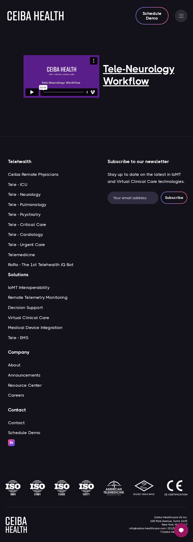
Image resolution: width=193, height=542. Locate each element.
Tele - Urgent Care (26, 244)
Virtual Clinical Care (28, 317)
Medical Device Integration (35, 327)
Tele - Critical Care (27, 224)
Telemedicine (21, 254)
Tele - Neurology (24, 194)
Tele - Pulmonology (27, 204)
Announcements (24, 375)
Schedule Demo (152, 16)
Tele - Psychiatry (24, 214)
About (14, 365)
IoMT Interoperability (28, 287)
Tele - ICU (17, 184)
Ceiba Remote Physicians (33, 174)
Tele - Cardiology (25, 234)
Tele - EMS (18, 337)
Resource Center (25, 385)
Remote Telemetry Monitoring (38, 297)
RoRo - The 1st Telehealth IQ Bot (40, 264)
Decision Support (25, 307)
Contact (16, 422)
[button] (181, 16)
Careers (16, 395)
